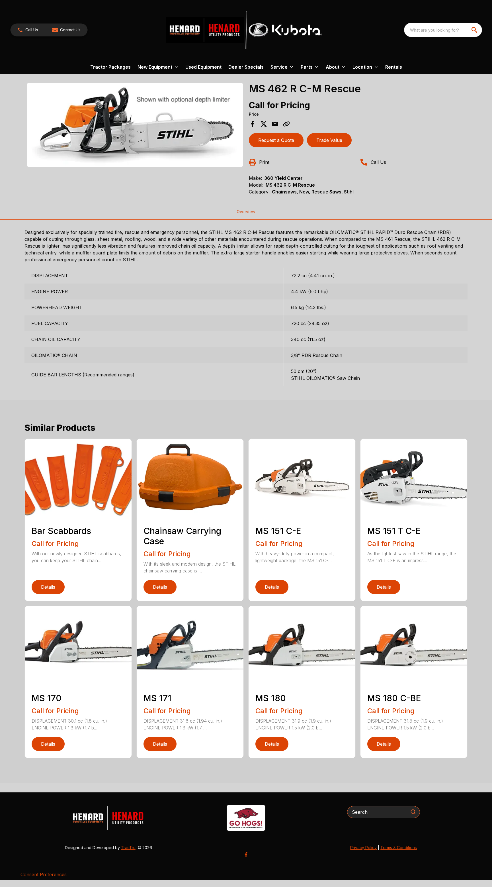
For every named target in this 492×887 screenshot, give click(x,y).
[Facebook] (246, 854)
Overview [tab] (246, 211)
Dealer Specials (246, 67)
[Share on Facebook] (252, 124)
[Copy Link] (286, 124)
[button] (27, 29)
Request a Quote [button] (276, 140)
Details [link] (48, 587)
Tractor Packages (110, 67)
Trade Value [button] (329, 140)
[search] (475, 29)
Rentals (393, 67)
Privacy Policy (363, 847)
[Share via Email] (275, 124)
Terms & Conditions (398, 847)
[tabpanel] (135, 126)
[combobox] (443, 30)
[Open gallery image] (135, 125)
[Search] (413, 812)
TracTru (128, 847)
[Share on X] (263, 124)
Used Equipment (203, 67)
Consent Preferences (43, 874)
